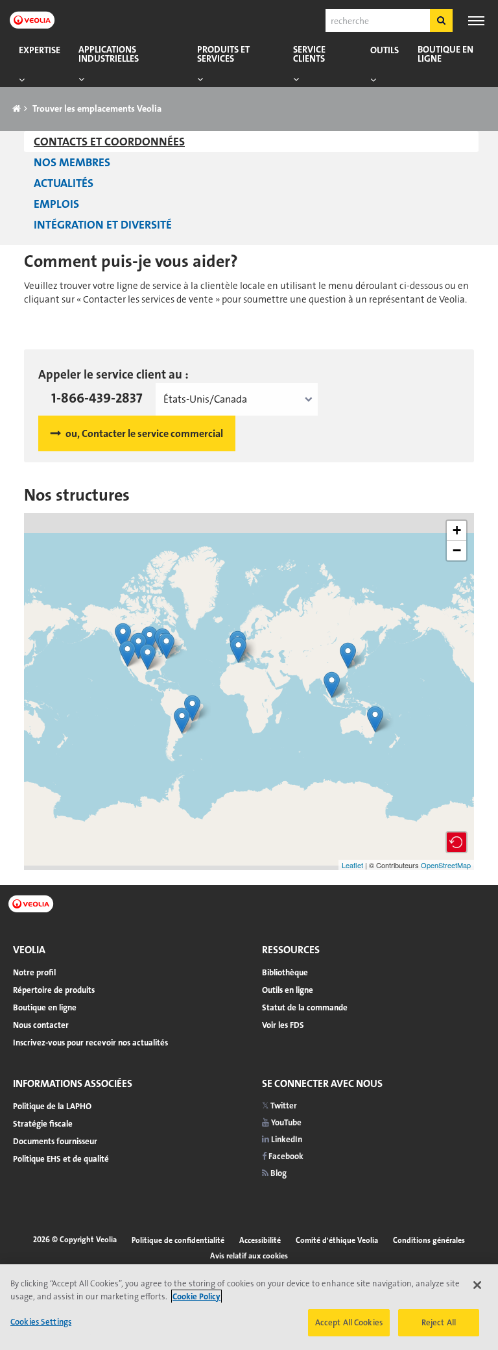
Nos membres (72, 162)
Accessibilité (260, 1240)
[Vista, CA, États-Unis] (127, 653)
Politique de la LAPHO (52, 1106)
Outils (384, 50)
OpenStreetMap (446, 865)
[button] (456, 842)
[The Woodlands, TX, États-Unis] (147, 657)
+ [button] (457, 530)
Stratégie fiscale (43, 1123)
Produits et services (223, 54)
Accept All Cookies (349, 1322)
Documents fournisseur (55, 1141)
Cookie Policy (196, 1296)
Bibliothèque (285, 972)
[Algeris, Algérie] (238, 649)
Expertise (39, 50)
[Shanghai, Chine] (348, 655)
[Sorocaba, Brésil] (192, 708)
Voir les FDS (283, 1025)
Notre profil (34, 972)
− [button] (457, 550)
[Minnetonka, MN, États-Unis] (149, 639)
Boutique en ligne (445, 54)
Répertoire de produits (54, 989)
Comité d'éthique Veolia (337, 1240)
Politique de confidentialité (178, 1240)
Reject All (438, 1322)
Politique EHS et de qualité (61, 1158)
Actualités (63, 183)
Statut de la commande (305, 1007)
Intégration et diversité (103, 224)
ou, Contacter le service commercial (144, 433)
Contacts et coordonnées (109, 141)
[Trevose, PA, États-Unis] (166, 645)
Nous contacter (41, 1025)
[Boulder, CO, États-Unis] (138, 645)
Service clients (309, 54)
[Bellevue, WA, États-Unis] (123, 636)
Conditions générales (429, 1240)
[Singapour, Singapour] (332, 684)
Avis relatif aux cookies (249, 1256)
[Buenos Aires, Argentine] (182, 720)
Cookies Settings (40, 1321)
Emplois (56, 204)
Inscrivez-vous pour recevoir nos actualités (90, 1042)
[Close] (477, 1285)
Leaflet (352, 865)
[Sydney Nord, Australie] (375, 719)
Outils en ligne (287, 989)
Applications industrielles (108, 54)
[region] (249, 1307)
